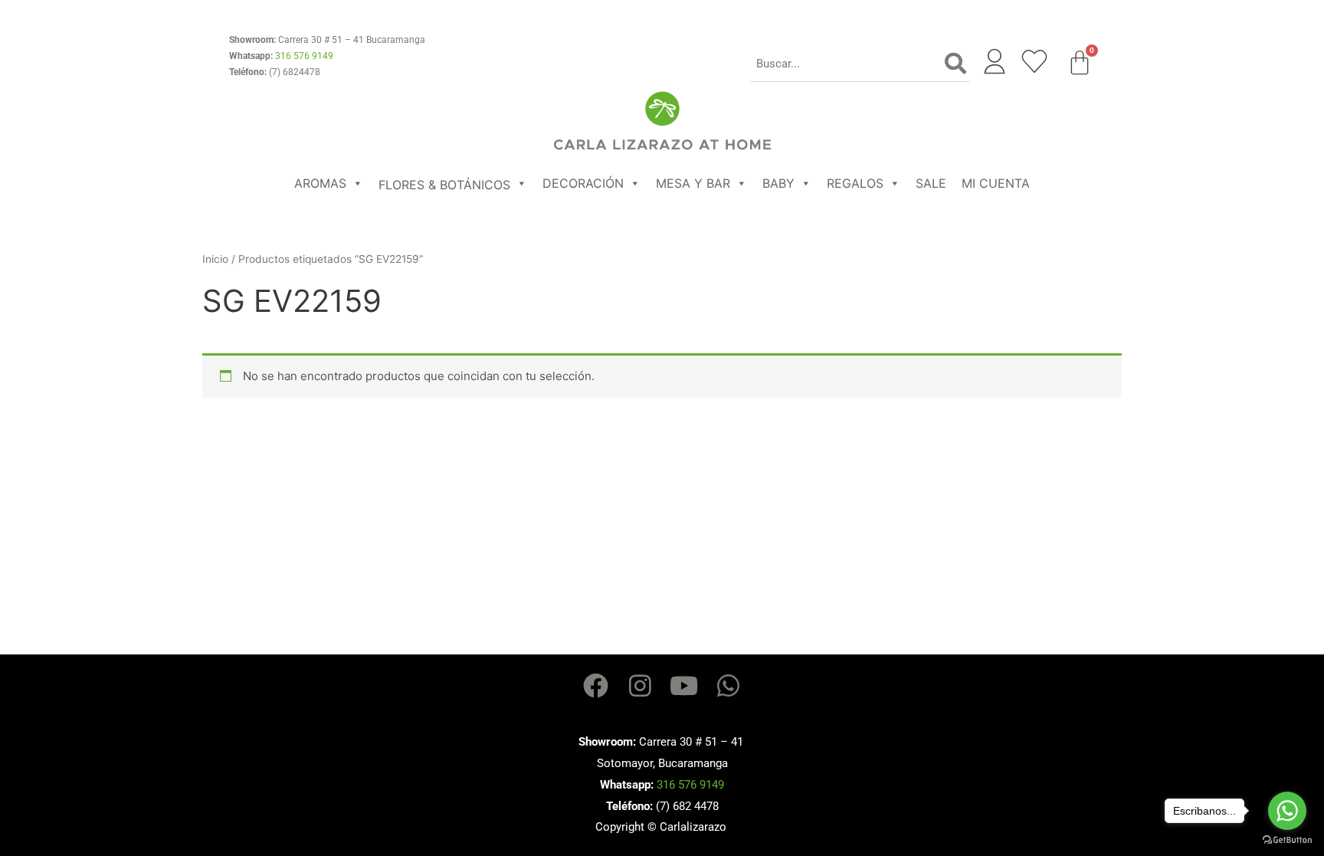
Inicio (215, 259)
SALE (931, 183)
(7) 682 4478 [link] (687, 806)
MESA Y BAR (693, 183)
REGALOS (855, 183)
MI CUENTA (996, 183)
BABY (778, 183)
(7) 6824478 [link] (294, 72)
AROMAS (320, 183)
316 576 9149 (304, 56)
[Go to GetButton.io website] (1287, 840)
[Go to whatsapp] (1287, 811)
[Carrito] (1080, 63)
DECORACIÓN (583, 183)
